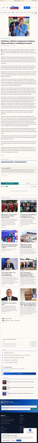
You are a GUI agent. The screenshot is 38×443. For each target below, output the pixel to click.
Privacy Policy (3, 430)
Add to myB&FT (7, 38)
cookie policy (29, 438)
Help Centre (21, 418)
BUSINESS (5, 12)
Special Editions (35, 13)
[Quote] (5, 181)
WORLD (29, 12)
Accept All (18, 440)
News (2, 38)
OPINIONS (21, 12)
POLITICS (25, 12)
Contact (21, 421)
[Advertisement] (19, 330)
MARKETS (13, 12)
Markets (21, 430)
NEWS (1, 12)
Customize (13, 440)
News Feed (21, 428)
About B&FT (22, 417)
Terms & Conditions (4, 428)
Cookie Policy (3, 431)
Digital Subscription (23, 433)
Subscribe (27, 7)
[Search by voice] (7, 7)
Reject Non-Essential (6, 440)
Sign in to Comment (10, 183)
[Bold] (1, 181)
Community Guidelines (4, 433)
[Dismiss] (36, 366)
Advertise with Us (22, 420)
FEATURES (17, 12)
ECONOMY (9, 12)
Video (20, 431)
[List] (7, 181)
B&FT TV (32, 13)
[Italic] (3, 181)
